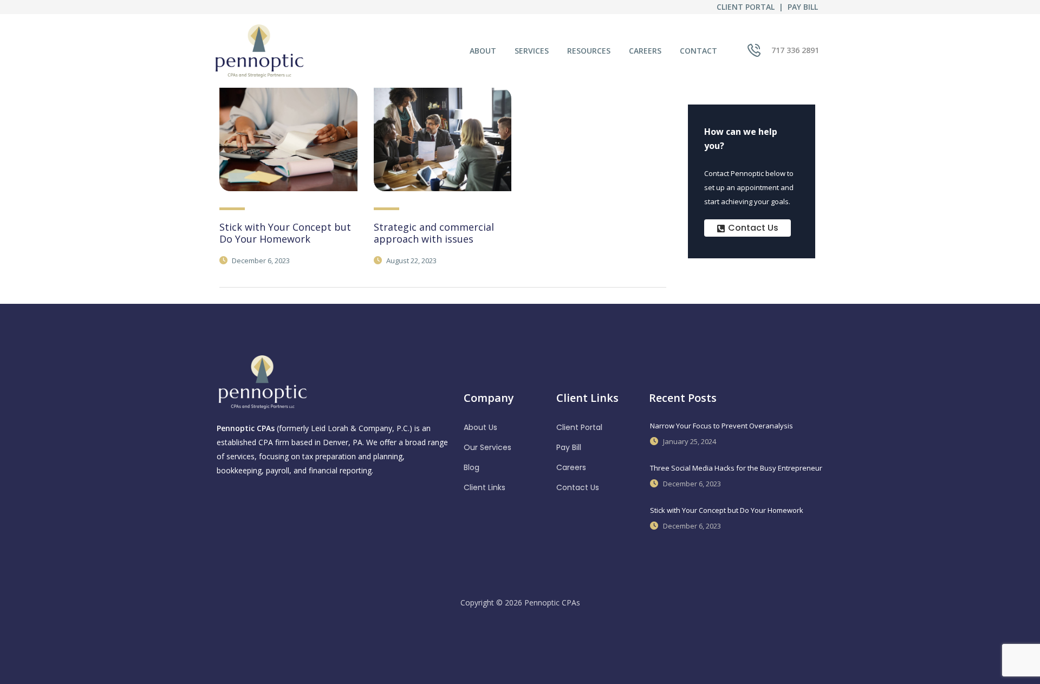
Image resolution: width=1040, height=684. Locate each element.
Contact (698, 50)
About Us (480, 427)
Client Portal (579, 427)
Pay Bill (568, 447)
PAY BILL (803, 7)
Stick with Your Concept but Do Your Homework (285, 232)
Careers (645, 50)
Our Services (487, 447)
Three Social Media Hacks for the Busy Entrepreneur (736, 468)
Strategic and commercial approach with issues (434, 232)
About (483, 50)
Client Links (484, 487)
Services (532, 50)
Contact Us (577, 487)
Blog (471, 467)
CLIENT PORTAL (746, 7)
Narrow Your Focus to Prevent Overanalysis (721, 426)
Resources (588, 50)
